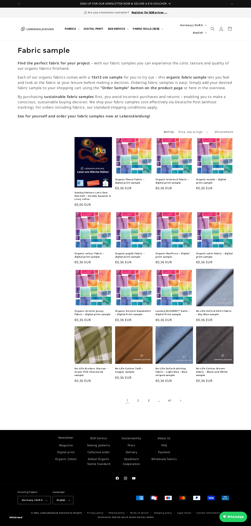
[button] (71, 29)
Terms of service (139, 512)
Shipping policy (163, 512)
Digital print (66, 452)
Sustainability (131, 438)
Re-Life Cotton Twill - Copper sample (129, 370)
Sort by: (169, 131)
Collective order (98, 452)
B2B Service (98, 438)
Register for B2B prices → (149, 12)
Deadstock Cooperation (131, 461)
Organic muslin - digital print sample (211, 181)
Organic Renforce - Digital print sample (172, 255)
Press (131, 445)
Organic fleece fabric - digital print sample (130, 181)
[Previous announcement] (19, 3)
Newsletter (66, 437)
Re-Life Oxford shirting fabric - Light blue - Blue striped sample (171, 372)
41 (169, 400)
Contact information (208, 512)
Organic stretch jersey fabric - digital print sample (92, 313)
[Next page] (180, 400)
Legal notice (184, 512)
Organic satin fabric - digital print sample (214, 255)
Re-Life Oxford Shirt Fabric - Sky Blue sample (214, 313)
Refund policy (117, 512)
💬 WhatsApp (233, 516)
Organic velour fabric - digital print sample (89, 255)
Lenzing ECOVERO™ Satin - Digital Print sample (173, 313)
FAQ (164, 445)
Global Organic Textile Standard (98, 461)
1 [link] (127, 400)
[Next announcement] (232, 3)
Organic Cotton (66, 459)
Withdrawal (16, 517)
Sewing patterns (98, 445)
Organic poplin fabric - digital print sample (130, 255)
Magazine (66, 445)
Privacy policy (95, 512)
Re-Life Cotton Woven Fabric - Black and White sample (212, 372)
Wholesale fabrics (164, 459)
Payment (164, 452)
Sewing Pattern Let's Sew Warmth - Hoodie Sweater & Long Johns (93, 196)
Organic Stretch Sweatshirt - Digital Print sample (133, 313)
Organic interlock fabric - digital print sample (172, 181)
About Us (164, 438)
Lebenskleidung (49, 513)
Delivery (131, 452)
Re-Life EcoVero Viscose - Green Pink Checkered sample (91, 372)
